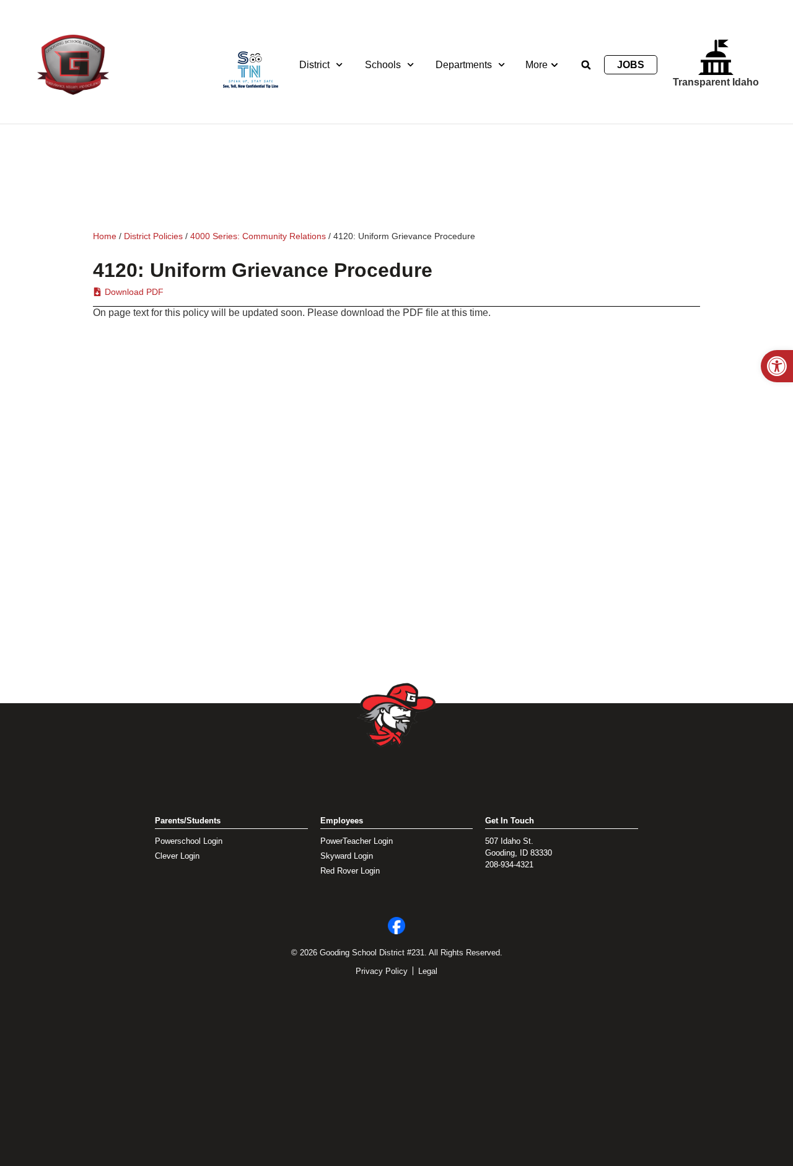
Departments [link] (464, 64)
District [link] (314, 64)
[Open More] (554, 65)
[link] (777, 366)
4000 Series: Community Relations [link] (258, 236)
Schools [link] (383, 64)
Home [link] (104, 236)
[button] (586, 65)
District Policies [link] (153, 236)
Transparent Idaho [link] (716, 82)
